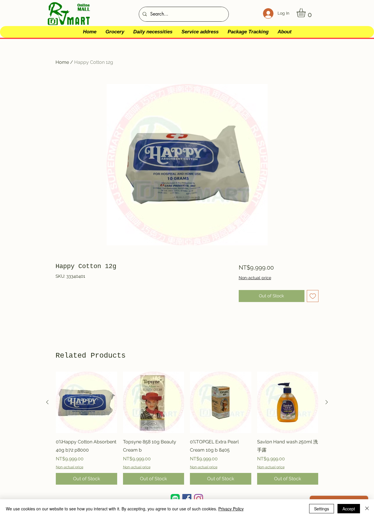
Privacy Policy (231, 509)
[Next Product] (326, 402)
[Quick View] (86, 402)
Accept (348, 509)
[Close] (366, 508)
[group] (187, 428)
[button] (306, 12)
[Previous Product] (47, 402)
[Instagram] (198, 498)
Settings (321, 509)
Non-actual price (255, 277)
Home (62, 62)
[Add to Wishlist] (313, 296)
